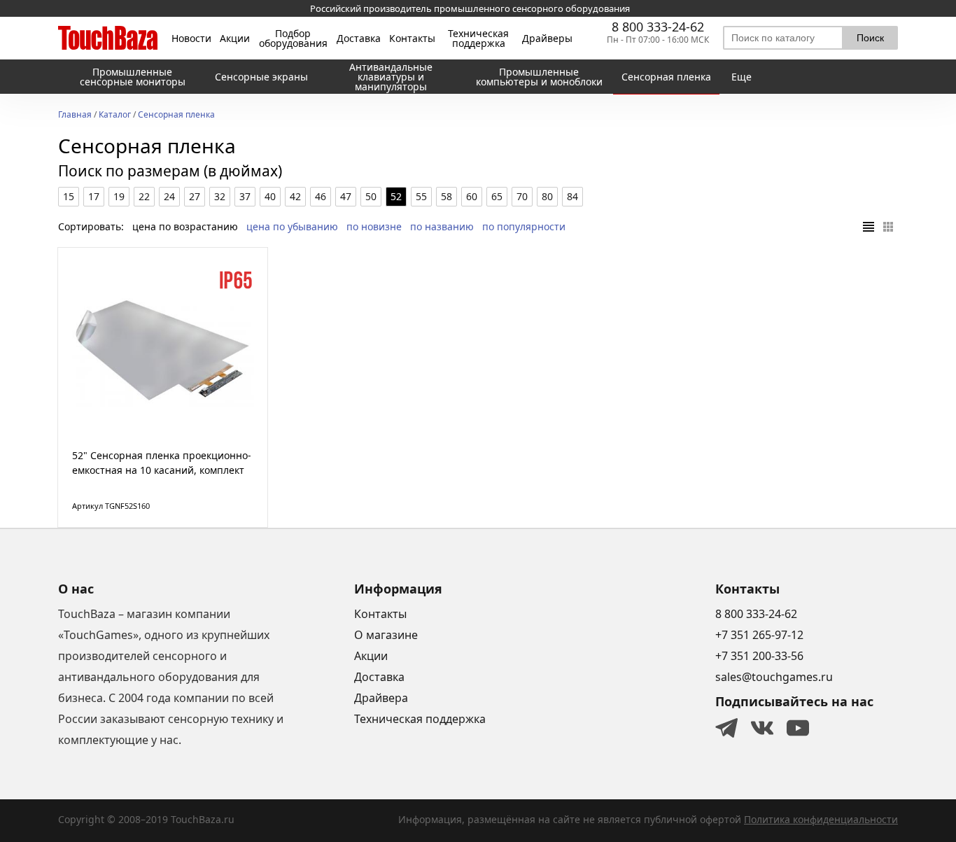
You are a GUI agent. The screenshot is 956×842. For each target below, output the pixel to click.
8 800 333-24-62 (658, 26)
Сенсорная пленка (176, 115)
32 (219, 196)
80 (547, 196)
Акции (235, 38)
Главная (75, 115)
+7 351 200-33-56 (759, 656)
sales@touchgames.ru (774, 677)
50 (371, 196)
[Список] (868, 226)
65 (496, 196)
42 (295, 196)
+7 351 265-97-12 (759, 635)
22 (144, 196)
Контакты (412, 38)
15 (68, 196)
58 (446, 196)
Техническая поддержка (478, 38)
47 (345, 196)
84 (572, 196)
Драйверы (547, 38)
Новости (191, 38)
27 (194, 196)
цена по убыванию (292, 226)
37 (245, 196)
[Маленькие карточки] (888, 226)
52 (396, 196)
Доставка (359, 38)
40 (270, 196)
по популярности (523, 226)
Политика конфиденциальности (821, 819)
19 (119, 196)
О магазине (386, 635)
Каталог (115, 115)
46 (320, 196)
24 (169, 196)
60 (471, 196)
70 (522, 196)
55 (421, 196)
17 (93, 196)
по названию (442, 226)
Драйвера (381, 698)
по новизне (374, 226)
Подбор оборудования (293, 38)
